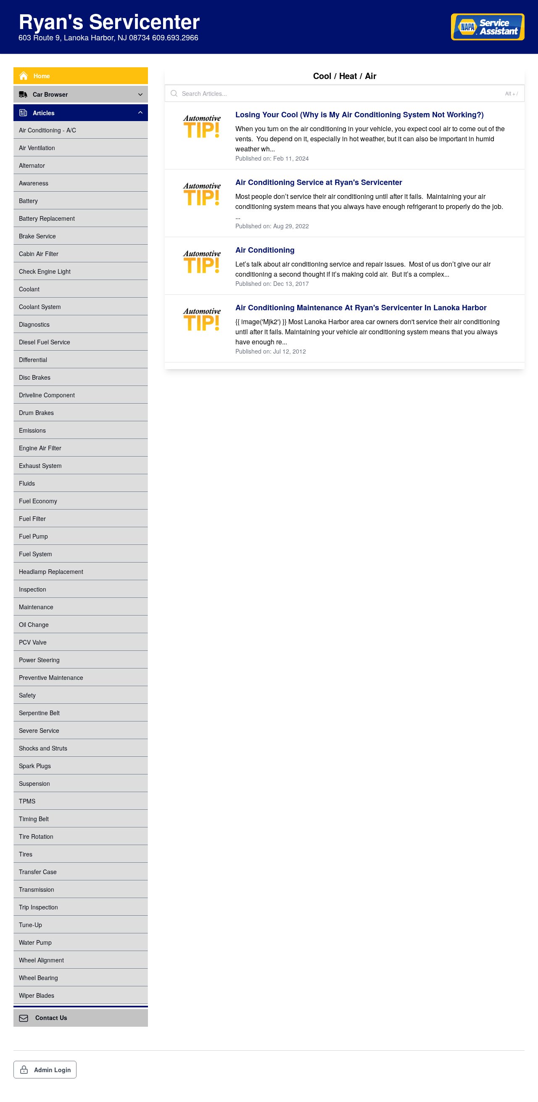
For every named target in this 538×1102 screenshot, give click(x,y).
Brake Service (37, 236)
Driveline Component (47, 395)
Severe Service (39, 730)
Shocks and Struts (43, 748)
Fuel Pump (33, 536)
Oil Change (34, 624)
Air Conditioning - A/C (47, 130)
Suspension (34, 783)
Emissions (32, 430)
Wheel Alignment (41, 960)
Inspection (32, 589)
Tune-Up (30, 924)
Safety (27, 695)
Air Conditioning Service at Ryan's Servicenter (318, 182)
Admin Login (52, 1069)
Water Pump (35, 942)
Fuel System (35, 554)
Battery (28, 200)
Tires (25, 854)
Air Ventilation (37, 147)
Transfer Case (38, 871)
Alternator (32, 165)
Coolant (29, 289)
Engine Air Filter (40, 448)
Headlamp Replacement (51, 571)
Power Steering (39, 659)
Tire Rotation (36, 836)
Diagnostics (34, 324)
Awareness (33, 183)
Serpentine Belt (39, 712)
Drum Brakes (36, 412)
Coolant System (40, 306)
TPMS (27, 801)
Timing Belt (34, 818)
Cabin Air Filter (38, 253)
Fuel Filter (32, 518)
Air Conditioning (265, 249)
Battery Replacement (47, 218)
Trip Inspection (38, 907)
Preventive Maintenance (51, 677)
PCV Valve (33, 642)
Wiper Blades (36, 995)
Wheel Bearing (38, 977)
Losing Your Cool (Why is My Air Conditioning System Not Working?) (359, 114)
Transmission (36, 889)
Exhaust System (40, 465)
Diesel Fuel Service (44, 342)
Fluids (27, 483)
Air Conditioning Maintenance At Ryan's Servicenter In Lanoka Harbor (361, 307)
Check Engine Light (45, 271)
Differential (33, 359)
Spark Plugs (35, 765)
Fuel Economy (38, 501)
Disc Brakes (34, 377)
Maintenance (36, 607)
